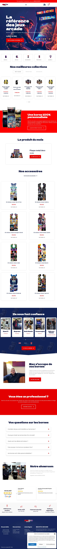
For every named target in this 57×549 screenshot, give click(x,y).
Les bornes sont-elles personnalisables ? (20, 453)
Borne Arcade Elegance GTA (28, 88)
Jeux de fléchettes (6, 531)
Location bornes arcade (16, 530)
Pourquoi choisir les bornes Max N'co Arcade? (21, 435)
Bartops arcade (6, 530)
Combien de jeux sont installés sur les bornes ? (22, 429)
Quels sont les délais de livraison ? (18, 441)
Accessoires (5, 534)
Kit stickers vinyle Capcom (42, 293)
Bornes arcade (6, 529)
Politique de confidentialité (41, 546)
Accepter (32, 544)
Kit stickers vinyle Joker (14, 263)
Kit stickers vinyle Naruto (41, 263)
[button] (54, 533)
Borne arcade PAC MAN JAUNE (39, 88)
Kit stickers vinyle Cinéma (42, 202)
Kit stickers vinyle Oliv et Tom (13, 202)
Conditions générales (29, 531)
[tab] (18, 71)
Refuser (41, 544)
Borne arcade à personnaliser (6, 88)
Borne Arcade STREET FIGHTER (17, 88)
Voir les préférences (50, 544)
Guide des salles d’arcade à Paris (16, 532)
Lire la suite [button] (40, 498)
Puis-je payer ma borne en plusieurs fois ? (20, 447)
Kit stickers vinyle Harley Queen (42, 232)
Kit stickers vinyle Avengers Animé (14, 232)
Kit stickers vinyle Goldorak (14, 293)
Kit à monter (5, 532)
